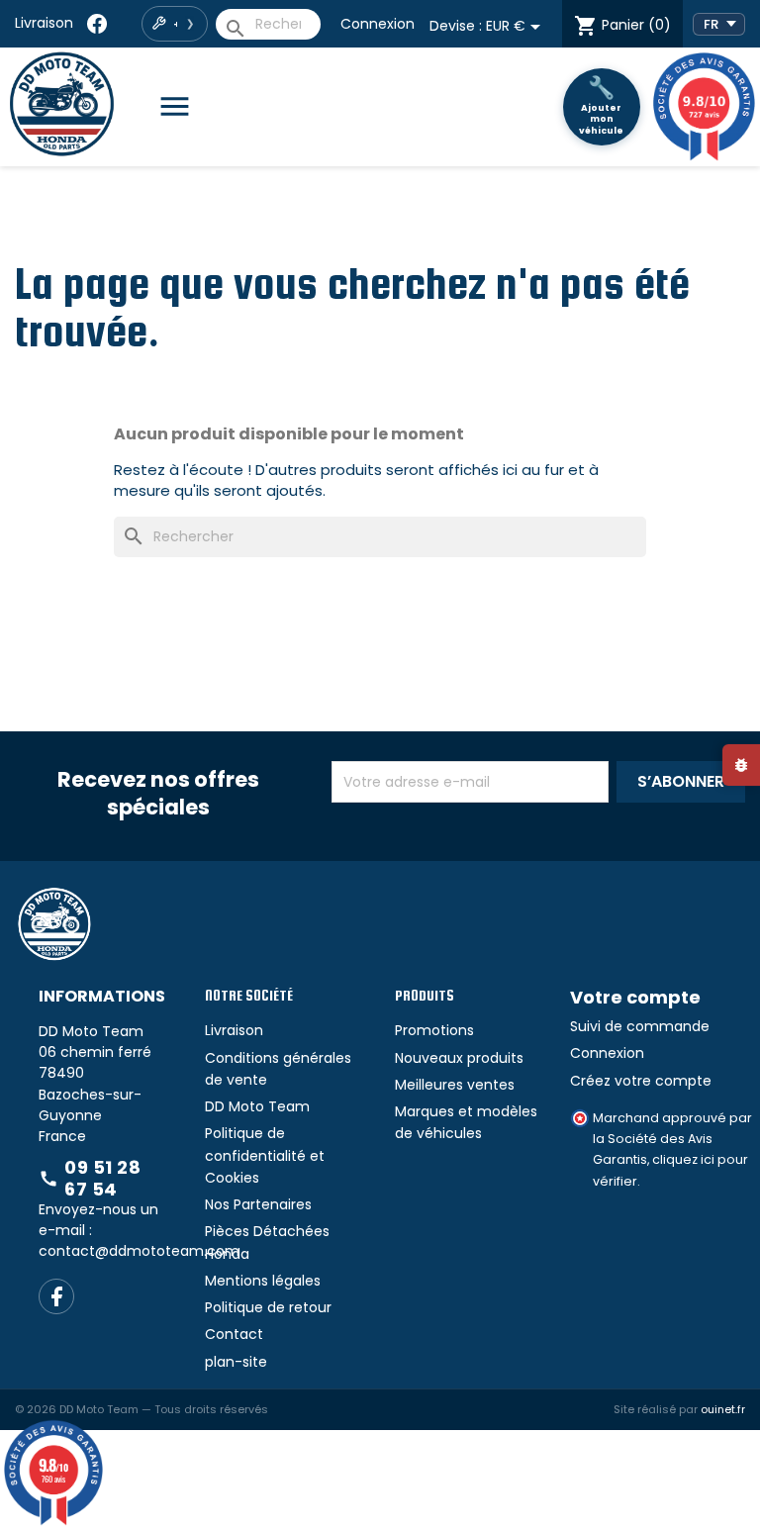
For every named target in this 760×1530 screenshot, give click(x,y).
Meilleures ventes (455, 1085)
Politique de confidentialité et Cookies (265, 1155)
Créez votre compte (641, 1081)
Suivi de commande (640, 1026)
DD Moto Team (257, 1106)
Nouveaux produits (459, 1058)
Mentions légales (263, 1281)
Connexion (377, 24)
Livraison (44, 23)
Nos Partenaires (258, 1204)
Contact (234, 1334)
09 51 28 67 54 (90, 1178)
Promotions (434, 1030)
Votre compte (635, 997)
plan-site (236, 1362)
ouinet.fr (723, 1409)
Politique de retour (268, 1307)
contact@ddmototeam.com (139, 1251)
